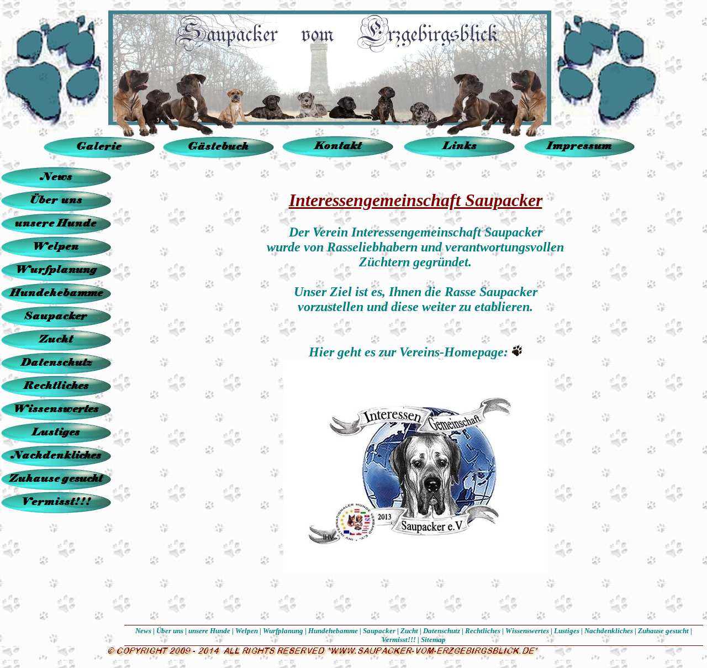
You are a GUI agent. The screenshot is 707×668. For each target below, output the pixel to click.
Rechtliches (482, 631)
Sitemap (433, 639)
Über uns (169, 631)
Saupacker (379, 631)
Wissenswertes (527, 631)
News (143, 631)
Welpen (246, 631)
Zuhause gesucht (663, 631)
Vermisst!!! (399, 639)
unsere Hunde (209, 631)
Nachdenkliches (608, 631)
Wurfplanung (283, 631)
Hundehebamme (333, 631)
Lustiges (566, 631)
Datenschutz (441, 631)
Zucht (409, 631)
